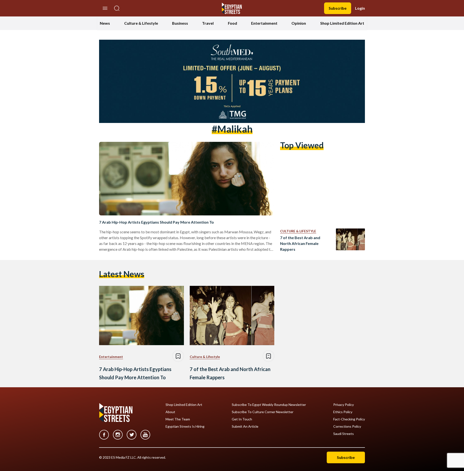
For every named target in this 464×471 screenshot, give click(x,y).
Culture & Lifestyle (141, 23)
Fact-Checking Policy (349, 419)
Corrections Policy (347, 426)
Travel (208, 23)
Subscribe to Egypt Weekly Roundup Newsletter (269, 405)
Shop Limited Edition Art (342, 23)
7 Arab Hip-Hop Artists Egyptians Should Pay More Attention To (156, 222)
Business (180, 23)
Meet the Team (178, 419)
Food (232, 23)
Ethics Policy (342, 412)
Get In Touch (242, 419)
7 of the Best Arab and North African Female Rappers (300, 243)
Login (360, 8)
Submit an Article (245, 426)
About (170, 412)
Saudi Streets (343, 434)
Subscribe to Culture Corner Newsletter (262, 412)
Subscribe (338, 8)
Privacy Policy (343, 405)
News (105, 23)
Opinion (298, 23)
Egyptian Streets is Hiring (185, 426)
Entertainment (264, 23)
